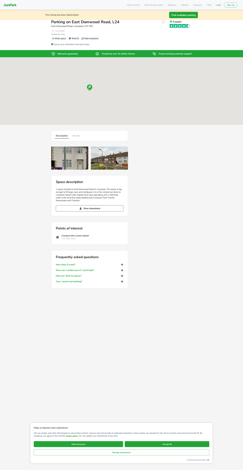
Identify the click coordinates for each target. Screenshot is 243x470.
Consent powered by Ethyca (196, 460)
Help (209, 5)
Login (218, 5)
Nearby (76, 135)
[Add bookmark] (163, 22)
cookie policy (72, 436)
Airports (184, 5)
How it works (133, 5)
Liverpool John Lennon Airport (75, 235)
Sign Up (231, 5)
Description (62, 135)
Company (197, 5)
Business (172, 5)
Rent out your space (153, 5)
